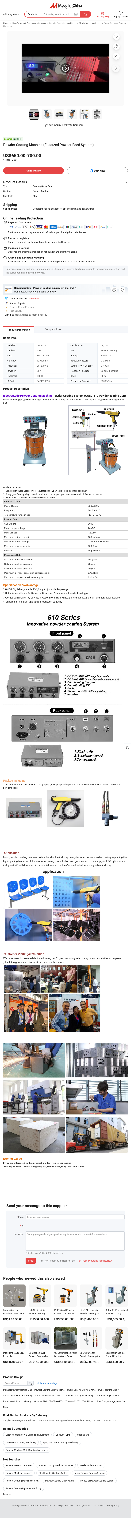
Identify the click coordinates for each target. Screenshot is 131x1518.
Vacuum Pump (63, 1434)
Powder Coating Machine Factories (56, 1465)
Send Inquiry (33, 170)
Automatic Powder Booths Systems (18, 1395)
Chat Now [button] (99, 170)
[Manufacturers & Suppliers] (66, 5)
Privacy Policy (113, 1505)
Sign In (8, 314)
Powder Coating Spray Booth (48, 1389)
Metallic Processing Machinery (62, 23)
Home (5, 23)
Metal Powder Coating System (89, 1472)
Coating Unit (83, 1434)
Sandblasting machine (108, 1395)
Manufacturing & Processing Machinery (29, 23)
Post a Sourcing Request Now (95, 1260)
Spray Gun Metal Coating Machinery (60, 1442)
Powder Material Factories (19, 1465)
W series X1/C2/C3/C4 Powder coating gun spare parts (93, 1401)
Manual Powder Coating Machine (19, 1389)
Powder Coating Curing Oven (80, 1389)
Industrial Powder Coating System (97, 1480)
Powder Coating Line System (59, 1480)
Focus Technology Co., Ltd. (44, 1505)
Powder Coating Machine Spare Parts (84, 1395)
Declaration (99, 1505)
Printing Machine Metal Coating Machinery (27, 1450)
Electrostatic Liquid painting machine (18, 1401)
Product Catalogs (48, 1383)
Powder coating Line (107, 1389)
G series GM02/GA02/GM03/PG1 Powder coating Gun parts (64, 1401)
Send (30, 1260)
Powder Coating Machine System (22, 1480)
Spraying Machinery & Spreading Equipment (27, 1434)
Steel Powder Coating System (53, 1472)
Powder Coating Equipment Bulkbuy (23, 1488)
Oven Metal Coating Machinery (21, 1442)
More (6, 1494)
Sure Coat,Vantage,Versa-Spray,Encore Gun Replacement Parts (112, 1401)
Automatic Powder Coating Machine (52, 1395)
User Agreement (83, 1505)
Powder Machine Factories (19, 1472)
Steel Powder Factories (91, 1465)
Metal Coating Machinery (90, 23)
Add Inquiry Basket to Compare (66, 125)
